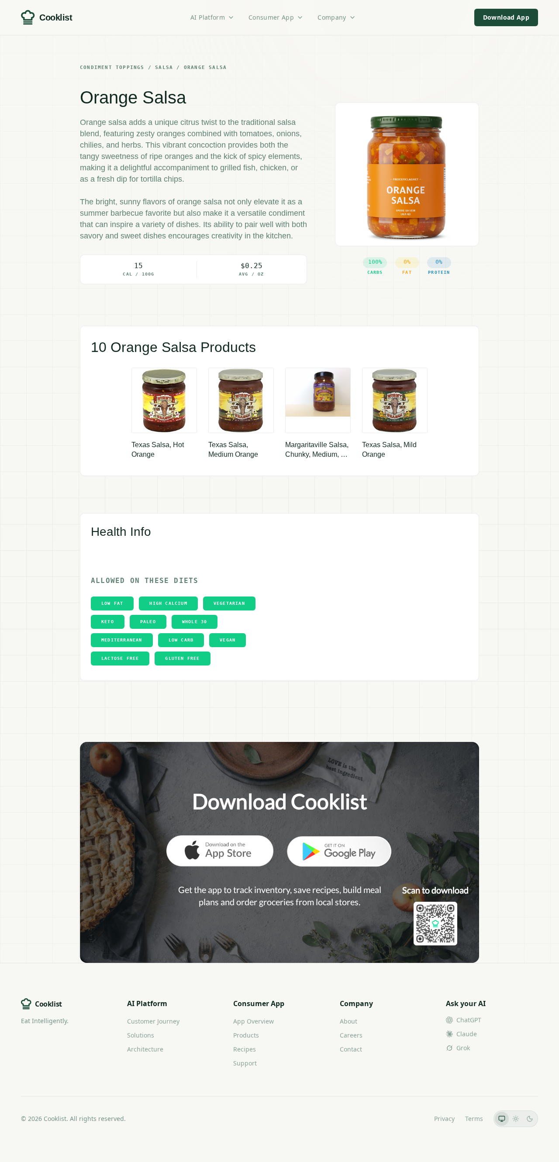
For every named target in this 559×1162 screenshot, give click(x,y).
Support (245, 1063)
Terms (474, 1118)
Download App (506, 17)
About (348, 1021)
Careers (351, 1035)
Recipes (244, 1049)
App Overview (253, 1021)
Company (331, 17)
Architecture (145, 1049)
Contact (351, 1049)
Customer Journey (153, 1021)
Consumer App (271, 17)
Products (246, 1035)
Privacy (444, 1118)
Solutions (140, 1035)
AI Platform (207, 17)
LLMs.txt (412, 1118)
